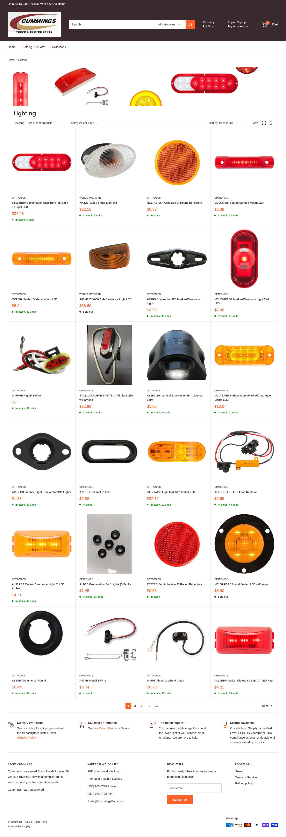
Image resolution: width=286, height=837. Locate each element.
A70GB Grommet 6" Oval (95, 492)
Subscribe (180, 799)
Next (265, 705)
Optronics (19, 197)
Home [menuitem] (12, 47)
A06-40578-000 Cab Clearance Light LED (105, 299)
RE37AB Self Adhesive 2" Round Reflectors (174, 202)
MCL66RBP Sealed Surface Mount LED (239, 202)
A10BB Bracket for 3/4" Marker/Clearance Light (173, 301)
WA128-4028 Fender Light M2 (98, 202)
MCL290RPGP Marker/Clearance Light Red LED (241, 301)
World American (90, 197)
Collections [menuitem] (59, 47)
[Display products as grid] (264, 123)
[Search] (190, 24)
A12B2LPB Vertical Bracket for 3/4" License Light (175, 397)
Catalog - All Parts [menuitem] (33, 47)
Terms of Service (246, 777)
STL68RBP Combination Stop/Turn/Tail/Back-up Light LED (40, 205)
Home (11, 59)
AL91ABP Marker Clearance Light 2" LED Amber (38, 586)
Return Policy (107, 728)
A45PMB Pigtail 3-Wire (26, 395)
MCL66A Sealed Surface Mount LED (34, 299)
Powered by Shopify (19, 826)
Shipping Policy (27, 737)
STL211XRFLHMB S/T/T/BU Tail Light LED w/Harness (106, 397)
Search (239, 771)
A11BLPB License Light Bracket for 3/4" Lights (41, 492)
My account (236, 26)
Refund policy (244, 783)
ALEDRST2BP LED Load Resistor (235, 492)
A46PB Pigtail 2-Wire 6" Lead (165, 680)
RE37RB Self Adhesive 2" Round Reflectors (174, 584)
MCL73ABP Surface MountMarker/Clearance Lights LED (242, 397)
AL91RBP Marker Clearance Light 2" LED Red (243, 680)
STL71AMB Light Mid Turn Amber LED (171, 492)
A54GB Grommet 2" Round (29, 680)
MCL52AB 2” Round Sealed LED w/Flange (241, 584)
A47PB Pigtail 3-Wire (92, 680)
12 (156, 705)
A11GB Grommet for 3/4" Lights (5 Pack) (105, 584)
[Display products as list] (270, 123)
